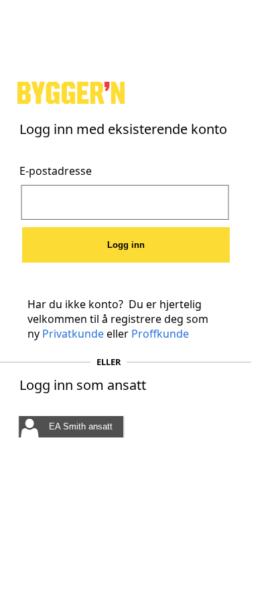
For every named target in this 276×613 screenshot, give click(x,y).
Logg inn (126, 245)
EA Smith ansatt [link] (81, 426)
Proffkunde (160, 333)
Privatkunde (73, 333)
